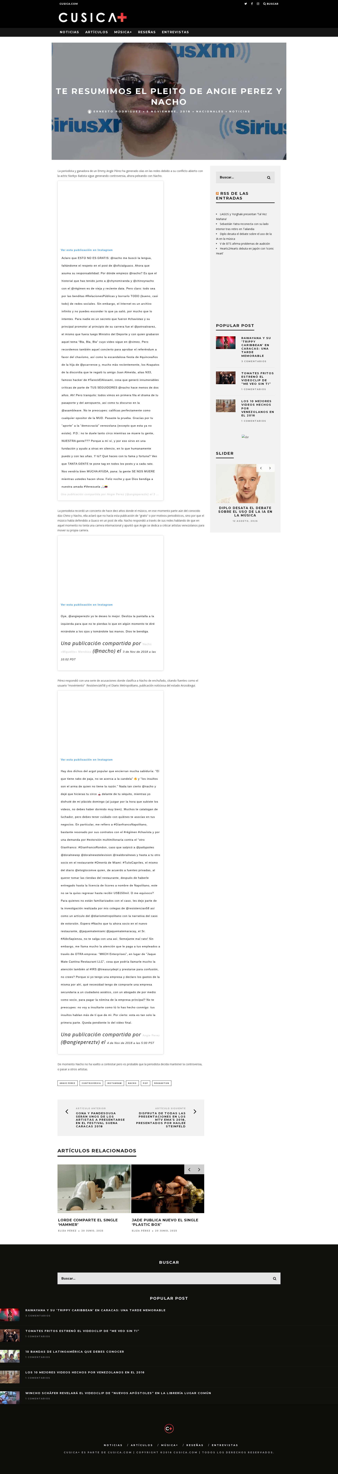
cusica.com (68, 3)
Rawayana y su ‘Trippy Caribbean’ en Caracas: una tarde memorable (256, 347)
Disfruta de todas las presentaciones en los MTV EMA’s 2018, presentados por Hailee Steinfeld (161, 1120)
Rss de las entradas (232, 195)
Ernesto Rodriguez (117, 111)
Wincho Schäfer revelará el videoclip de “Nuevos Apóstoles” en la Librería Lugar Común (118, 1393)
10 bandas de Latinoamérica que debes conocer (74, 1351)
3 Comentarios (254, 361)
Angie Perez (115, 494)
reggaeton (161, 1083)
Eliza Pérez (67, 1231)
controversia (91, 1083)
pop (145, 1083)
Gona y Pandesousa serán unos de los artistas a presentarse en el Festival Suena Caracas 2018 (100, 1120)
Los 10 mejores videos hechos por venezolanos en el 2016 (85, 1372)
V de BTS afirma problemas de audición (245, 243)
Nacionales (210, 111)
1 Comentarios (253, 389)
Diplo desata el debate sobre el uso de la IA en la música (245, 511)
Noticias (69, 32)
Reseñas (147, 32)
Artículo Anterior (91, 1108)
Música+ (123, 32)
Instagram (114, 1083)
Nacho (132, 1083)
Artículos (96, 32)
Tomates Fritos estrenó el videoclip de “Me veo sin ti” (257, 378)
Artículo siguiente (170, 1108)
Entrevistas (175, 32)
